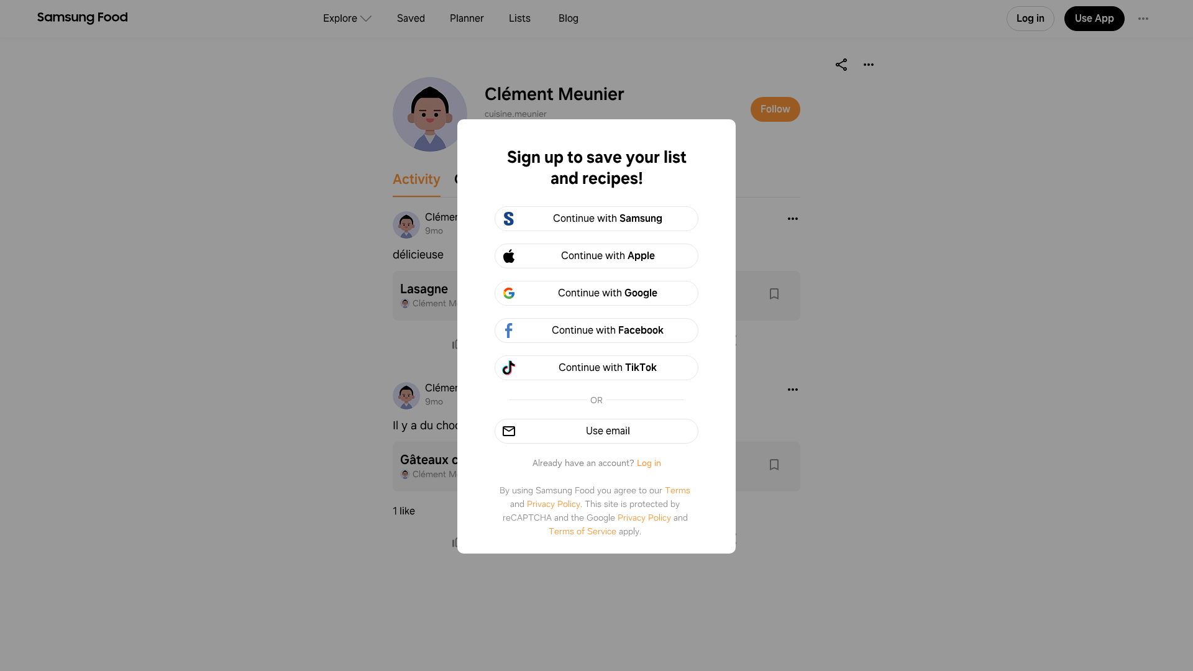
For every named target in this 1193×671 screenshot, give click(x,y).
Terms (677, 490)
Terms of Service (582, 531)
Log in (649, 462)
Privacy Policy (553, 503)
